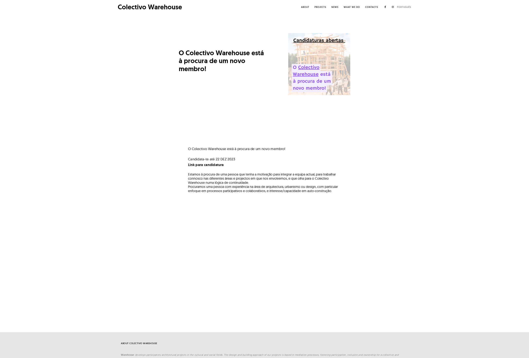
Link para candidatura (206, 164)
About (305, 7)
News (334, 7)
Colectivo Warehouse (150, 7)
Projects (320, 7)
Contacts (371, 7)
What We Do (352, 7)
